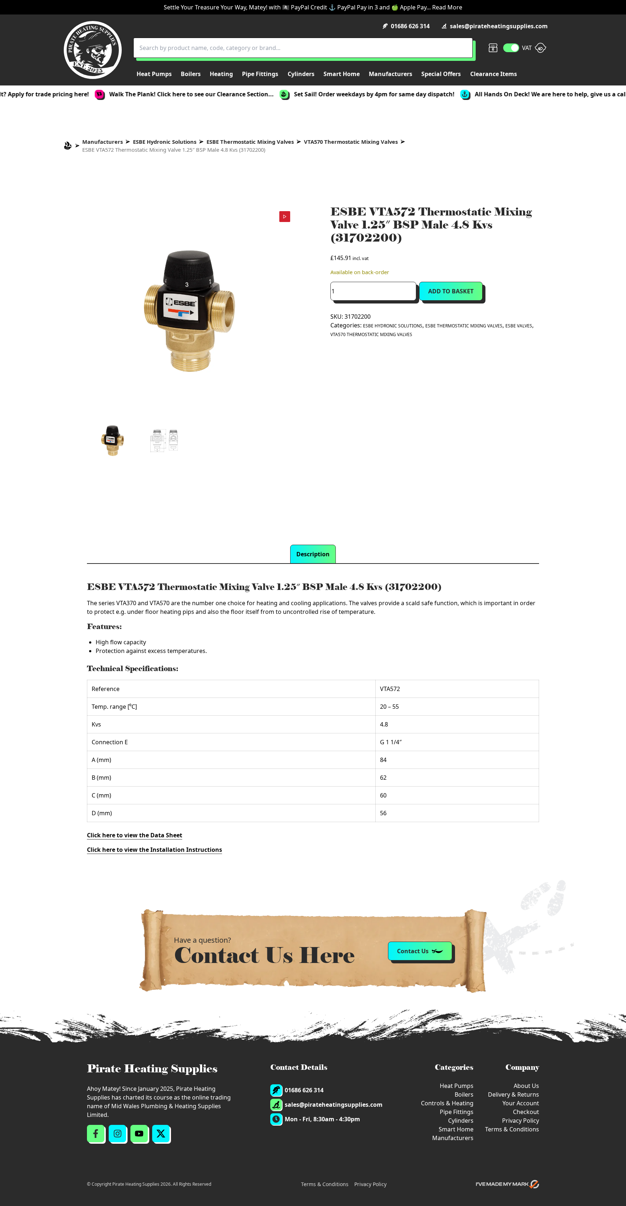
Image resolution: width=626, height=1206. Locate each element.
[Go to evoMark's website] (507, 1184)
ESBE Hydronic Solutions (164, 141)
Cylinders (460, 1121)
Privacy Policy (520, 1121)
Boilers (464, 1094)
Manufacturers (102, 141)
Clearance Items (493, 74)
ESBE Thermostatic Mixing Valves (250, 141)
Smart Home (456, 1129)
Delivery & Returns (513, 1094)
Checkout (526, 1112)
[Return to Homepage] (93, 50)
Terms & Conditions (512, 1129)
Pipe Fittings (456, 1112)
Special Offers (441, 74)
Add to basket (450, 291)
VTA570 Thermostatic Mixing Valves (351, 141)
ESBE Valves (518, 326)
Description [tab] (313, 554)
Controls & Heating (447, 1103)
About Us (526, 1086)
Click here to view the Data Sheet (134, 835)
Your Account (520, 1103)
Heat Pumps (456, 1086)
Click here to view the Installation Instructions (154, 850)
